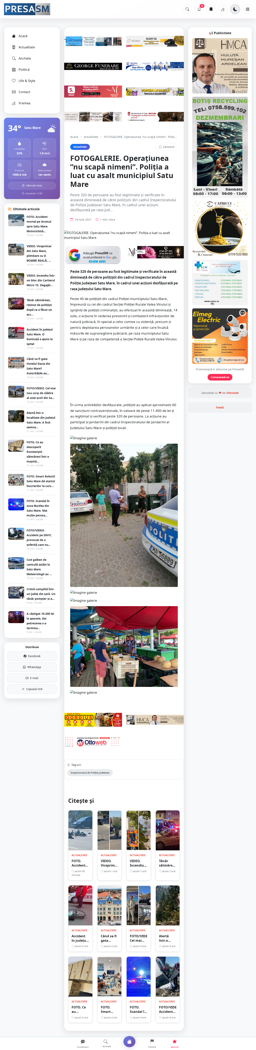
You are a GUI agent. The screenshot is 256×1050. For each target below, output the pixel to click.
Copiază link (34, 689)
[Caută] (187, 9)
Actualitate (27, 47)
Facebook (34, 656)
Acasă (23, 36)
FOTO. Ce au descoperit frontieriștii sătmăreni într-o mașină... (38, 451)
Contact (24, 92)
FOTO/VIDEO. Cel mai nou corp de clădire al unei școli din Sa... (41, 393)
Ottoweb (232, 393)
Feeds (220, 407)
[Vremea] (222, 9)
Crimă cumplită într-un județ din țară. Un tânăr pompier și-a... (41, 594)
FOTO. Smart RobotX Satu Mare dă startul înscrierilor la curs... (41, 481)
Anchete (25, 58)
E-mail (34, 678)
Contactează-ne (220, 377)
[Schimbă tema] (235, 9)
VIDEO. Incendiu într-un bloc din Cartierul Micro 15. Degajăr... (41, 280)
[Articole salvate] (211, 9)
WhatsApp (34, 667)
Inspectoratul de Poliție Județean (90, 772)
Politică (24, 69)
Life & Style (27, 81)
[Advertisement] (124, 374)
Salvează (168, 147)
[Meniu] (247, 9)
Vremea (24, 103)
